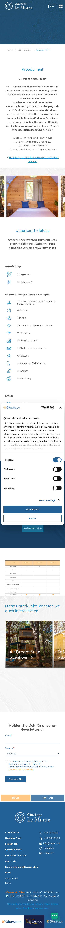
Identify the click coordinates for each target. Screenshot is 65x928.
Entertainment (13, 849)
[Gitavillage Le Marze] (18, 6)
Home (10, 50)
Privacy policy (42, 904)
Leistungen (11, 844)
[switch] (57, 469)
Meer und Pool (13, 838)
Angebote (10, 861)
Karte (8, 883)
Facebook (48, 848)
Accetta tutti (32, 509)
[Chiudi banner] (60, 408)
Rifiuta (32, 518)
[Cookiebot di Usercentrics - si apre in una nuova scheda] (41, 408)
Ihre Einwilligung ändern (36, 908)
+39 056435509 (52, 838)
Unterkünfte (25, 50)
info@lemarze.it (51, 843)
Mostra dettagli (47, 500)
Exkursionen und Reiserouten (21, 867)
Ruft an (48, 797)
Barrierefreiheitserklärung (20, 904)
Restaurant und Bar (16, 855)
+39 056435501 (51, 832)
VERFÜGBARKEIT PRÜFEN (32, 528)
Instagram (48, 853)
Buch (52, 6)
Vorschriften (11, 878)
